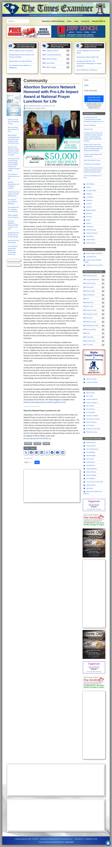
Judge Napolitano (91, 469)
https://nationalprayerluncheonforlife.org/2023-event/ (45, 402)
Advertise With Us (98, 21)
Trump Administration (53, 55)
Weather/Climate (91, 230)
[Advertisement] (52, 486)
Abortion (28, 443)
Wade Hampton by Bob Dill (94, 253)
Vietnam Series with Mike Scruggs (92, 261)
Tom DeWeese (90, 478)
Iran (88, 299)
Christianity (90, 337)
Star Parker (89, 488)
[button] (25, 452)
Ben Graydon (90, 406)
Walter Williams (90, 442)
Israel (88, 333)
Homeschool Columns (93, 419)
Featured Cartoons (91, 233)
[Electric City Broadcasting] (94, 543)
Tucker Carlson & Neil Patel (94, 482)
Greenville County (92, 314)
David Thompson (91, 422)
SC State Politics (91, 190)
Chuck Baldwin (90, 452)
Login (76, 21)
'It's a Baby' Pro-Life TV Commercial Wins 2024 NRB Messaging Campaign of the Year (94, 119)
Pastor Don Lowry (91, 432)
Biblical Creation (91, 322)
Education (89, 200)
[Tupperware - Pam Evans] (94, 505)
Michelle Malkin (91, 455)
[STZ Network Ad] (14, 85)
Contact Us (85, 21)
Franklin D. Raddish (92, 415)
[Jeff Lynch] (56, 31)
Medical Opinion (91, 472)
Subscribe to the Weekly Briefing (94, 98)
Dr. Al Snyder (90, 425)
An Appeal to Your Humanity (92, 164)
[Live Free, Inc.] (14, 105)
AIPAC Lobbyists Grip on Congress (21, 50)
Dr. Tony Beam (90, 412)
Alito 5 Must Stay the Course (92, 160)
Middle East (90, 302)
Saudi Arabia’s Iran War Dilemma (20, 61)
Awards (46, 443)
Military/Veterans (91, 210)
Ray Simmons (90, 409)
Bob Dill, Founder (91, 379)
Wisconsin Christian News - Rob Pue (93, 492)
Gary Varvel (50, 63)
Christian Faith (91, 341)
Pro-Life (37, 443)
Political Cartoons (52, 50)
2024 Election (90, 184)
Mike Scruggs (51, 67)
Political (88, 187)
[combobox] (18, 21)
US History (90, 345)
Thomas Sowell (90, 446)
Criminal (88, 203)
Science (88, 223)
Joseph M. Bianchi (91, 399)
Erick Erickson (90, 465)
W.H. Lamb (90, 306)
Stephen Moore (90, 485)
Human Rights (90, 239)
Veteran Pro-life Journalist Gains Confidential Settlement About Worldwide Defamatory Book (93, 170)
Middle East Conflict (92, 325)
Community (89, 197)
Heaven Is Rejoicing (90, 125)
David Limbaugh (91, 475)
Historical (89, 207)
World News (90, 236)
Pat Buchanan (90, 462)
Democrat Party (91, 329)
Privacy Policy (90, 106)
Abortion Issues (90, 243)
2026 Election (91, 295)
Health (88, 220)
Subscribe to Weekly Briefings (53, 21)
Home (69, 21)
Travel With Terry (91, 257)
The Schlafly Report (92, 449)
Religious (89, 194)
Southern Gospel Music (93, 429)
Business (89, 213)
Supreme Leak (88, 129)
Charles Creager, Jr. (92, 402)
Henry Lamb (90, 459)
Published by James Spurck (94, 265)
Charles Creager (92, 310)
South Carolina (51, 59)
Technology (89, 226)
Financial (89, 217)
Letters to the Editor (92, 382)
